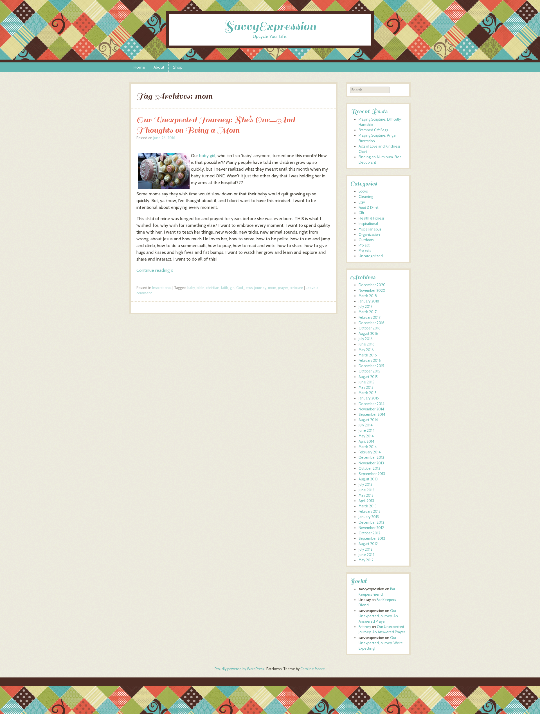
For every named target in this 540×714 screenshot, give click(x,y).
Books (363, 191)
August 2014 (368, 420)
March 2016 (368, 355)
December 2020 (372, 285)
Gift (361, 213)
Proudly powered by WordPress (239, 669)
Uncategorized (371, 256)
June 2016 (367, 344)
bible (200, 288)
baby (191, 288)
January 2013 (369, 517)
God (239, 288)
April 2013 (366, 501)
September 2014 (372, 414)
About (159, 67)
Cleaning (366, 197)
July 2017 (365, 306)
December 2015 (371, 366)
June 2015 (366, 382)
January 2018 (369, 301)
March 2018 (368, 296)
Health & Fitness (371, 218)
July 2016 (366, 339)
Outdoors (366, 240)
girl (232, 288)
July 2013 (365, 484)
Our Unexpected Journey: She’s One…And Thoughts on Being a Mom (215, 124)
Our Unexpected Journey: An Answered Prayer (378, 616)
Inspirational (162, 288)
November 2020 (372, 290)
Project (364, 245)
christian (212, 288)
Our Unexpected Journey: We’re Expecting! (381, 643)
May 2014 (366, 436)
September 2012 (372, 538)
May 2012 (366, 560)
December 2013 (371, 457)
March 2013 (368, 506)
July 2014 (366, 425)
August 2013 (368, 479)
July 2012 (365, 549)
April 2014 (366, 441)
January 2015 (369, 398)
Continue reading (154, 270)
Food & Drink (369, 207)
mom (272, 288)
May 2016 (366, 350)
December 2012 (371, 522)
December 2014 (371, 404)
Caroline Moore (312, 669)
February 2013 (370, 511)
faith (224, 288)
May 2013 (366, 495)
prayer (283, 288)
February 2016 (370, 360)
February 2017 (369, 317)
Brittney (365, 627)
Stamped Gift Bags (373, 130)
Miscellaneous (370, 229)
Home (139, 67)
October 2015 (369, 371)
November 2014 (371, 409)
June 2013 (366, 490)
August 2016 (368, 333)
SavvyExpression (270, 26)
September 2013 (372, 474)
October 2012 (369, 533)
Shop (178, 67)
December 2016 (371, 323)
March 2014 (368, 447)
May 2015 (366, 387)
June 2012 (366, 555)
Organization (369, 234)
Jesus (249, 288)
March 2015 (368, 393)
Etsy (362, 202)
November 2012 (371, 528)
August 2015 (368, 377)
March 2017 (367, 312)
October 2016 (370, 328)
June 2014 (367, 430)
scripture (296, 288)
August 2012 (368, 544)
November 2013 (371, 463)
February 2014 (370, 452)
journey (260, 288)
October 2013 (369, 468)
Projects (365, 250)
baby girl (207, 155)
